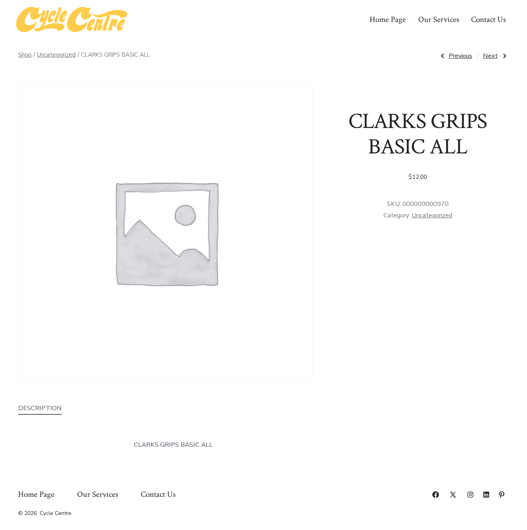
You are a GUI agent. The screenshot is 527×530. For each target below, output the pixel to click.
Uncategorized (56, 55)
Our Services (438, 19)
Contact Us (488, 19)
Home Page (388, 19)
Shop (25, 55)
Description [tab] (40, 408)
